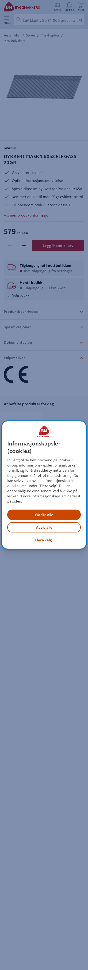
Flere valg (43, 540)
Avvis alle (44, 527)
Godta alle (44, 515)
